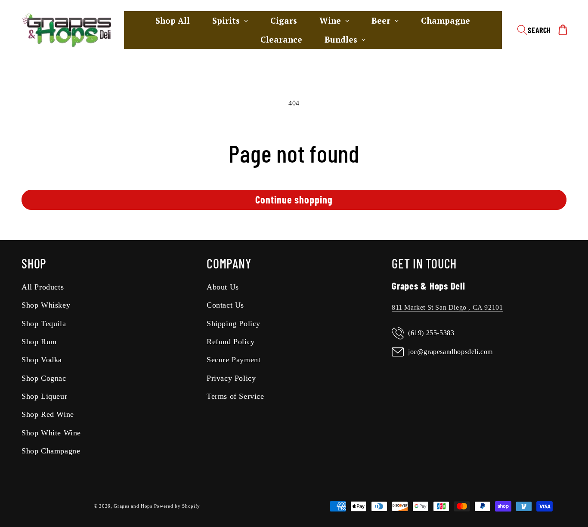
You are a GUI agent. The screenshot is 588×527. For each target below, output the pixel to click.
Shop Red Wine (48, 414)
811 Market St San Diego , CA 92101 (447, 307)
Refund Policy (231, 341)
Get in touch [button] (424, 263)
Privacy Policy (231, 378)
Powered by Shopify (177, 506)
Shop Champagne (51, 451)
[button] (534, 30)
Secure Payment (233, 360)
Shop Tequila (44, 323)
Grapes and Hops (134, 506)
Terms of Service (235, 396)
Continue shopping (294, 199)
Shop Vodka (42, 360)
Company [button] (229, 263)
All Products (43, 287)
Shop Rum (39, 341)
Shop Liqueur (44, 396)
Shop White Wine (51, 432)
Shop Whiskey (46, 305)
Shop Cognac (44, 378)
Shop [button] (34, 263)
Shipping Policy (233, 323)
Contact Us (225, 305)
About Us (223, 287)
